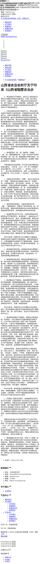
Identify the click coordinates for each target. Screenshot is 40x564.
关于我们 (8, 24)
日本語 (7, 561)
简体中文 (4, 36)
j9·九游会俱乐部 (11, 80)
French (14, 36)
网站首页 (8, 22)
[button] (4, 60)
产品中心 (8, 512)
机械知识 (8, 26)
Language (4, 34)
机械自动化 (9, 28)
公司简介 (8, 491)
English (9, 36)
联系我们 (8, 31)
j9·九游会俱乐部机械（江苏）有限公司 (15, 18)
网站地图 (4, 536)
